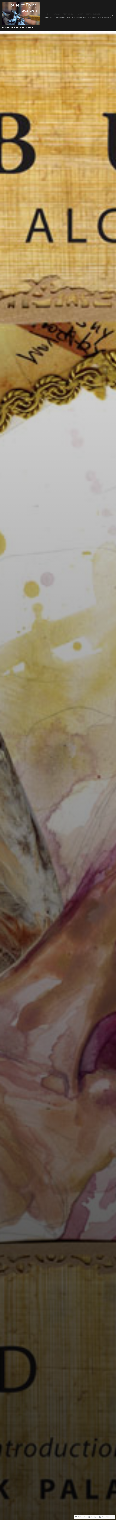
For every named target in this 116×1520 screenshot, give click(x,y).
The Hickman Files (79, 17)
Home (46, 14)
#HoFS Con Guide (69, 14)
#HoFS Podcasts (104, 17)
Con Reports (48, 17)
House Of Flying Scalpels (17, 27)
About (80, 14)
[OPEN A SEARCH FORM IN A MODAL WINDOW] (113, 16)
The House (92, 17)
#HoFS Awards (55, 14)
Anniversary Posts (92, 14)
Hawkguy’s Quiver (63, 17)
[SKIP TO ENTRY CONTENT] (58, 844)
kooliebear (76, 819)
